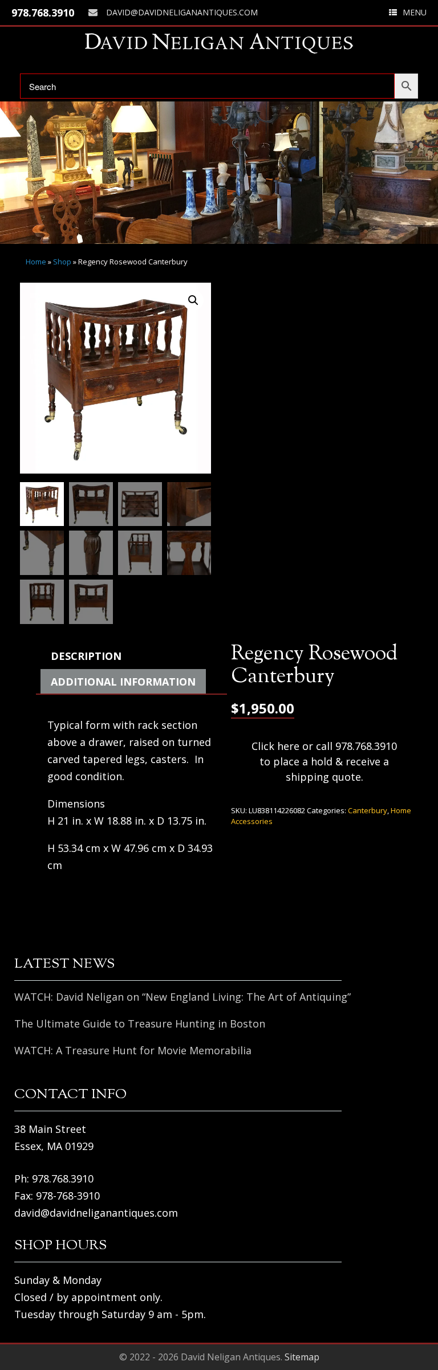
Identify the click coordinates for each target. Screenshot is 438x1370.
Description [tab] (86, 656)
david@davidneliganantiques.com (182, 12)
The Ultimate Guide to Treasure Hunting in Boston (139, 1023)
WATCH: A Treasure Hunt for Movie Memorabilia (133, 1050)
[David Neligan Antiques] (219, 43)
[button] (193, 300)
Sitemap (302, 1357)
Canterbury (367, 810)
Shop (62, 261)
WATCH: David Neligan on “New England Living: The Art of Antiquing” (182, 997)
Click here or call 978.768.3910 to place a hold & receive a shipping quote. (324, 761)
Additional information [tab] (123, 681)
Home (36, 261)
